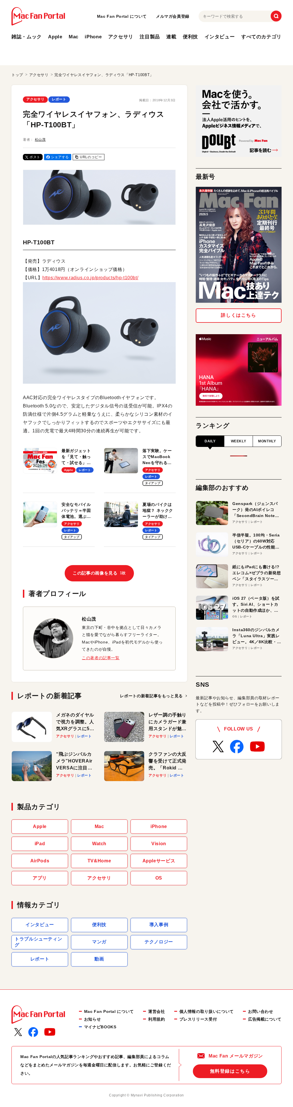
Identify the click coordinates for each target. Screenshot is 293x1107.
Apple (55, 36)
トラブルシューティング (38, 941)
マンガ (99, 941)
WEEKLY (238, 441)
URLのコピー (91, 157)
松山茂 (40, 140)
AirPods (39, 860)
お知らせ (92, 1019)
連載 (171, 36)
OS (158, 878)
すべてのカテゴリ (261, 36)
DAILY (210, 441)
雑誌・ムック (26, 36)
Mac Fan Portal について (122, 16)
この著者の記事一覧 (101, 658)
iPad (40, 843)
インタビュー (220, 36)
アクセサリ (120, 36)
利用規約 (156, 1019)
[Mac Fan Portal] (38, 16)
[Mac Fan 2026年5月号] (239, 245)
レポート (59, 99)
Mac (73, 36)
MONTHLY (267, 441)
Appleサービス (158, 860)
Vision (158, 843)
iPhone (93, 36)
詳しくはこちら (238, 315)
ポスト (34, 157)
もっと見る (151, 696)
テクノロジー (158, 941)
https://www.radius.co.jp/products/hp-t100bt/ (90, 277)
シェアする (60, 157)
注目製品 (150, 36)
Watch (99, 843)
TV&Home (99, 860)
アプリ (40, 878)
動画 (99, 959)
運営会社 (156, 1011)
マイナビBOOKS (100, 1027)
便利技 (190, 36)
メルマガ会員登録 (172, 16)
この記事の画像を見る (99, 573)
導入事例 (159, 924)
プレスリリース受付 (198, 1019)
